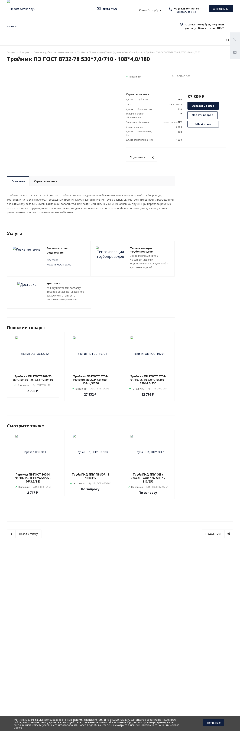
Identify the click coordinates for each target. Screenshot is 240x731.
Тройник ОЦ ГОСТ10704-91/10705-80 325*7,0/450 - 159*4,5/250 (148, 379)
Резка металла (57, 248)
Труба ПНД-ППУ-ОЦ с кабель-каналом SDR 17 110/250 (148, 478)
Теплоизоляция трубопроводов (141, 249)
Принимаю (214, 722)
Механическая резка (59, 264)
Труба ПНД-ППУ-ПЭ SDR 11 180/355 (90, 476)
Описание (18, 181)
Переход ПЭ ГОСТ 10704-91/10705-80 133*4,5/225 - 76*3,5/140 (33, 478)
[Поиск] (228, 40)
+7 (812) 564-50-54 (186, 8)
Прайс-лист (204, 124)
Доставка (53, 283)
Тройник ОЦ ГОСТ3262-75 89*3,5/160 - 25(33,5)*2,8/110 (33, 378)
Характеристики (45, 181)
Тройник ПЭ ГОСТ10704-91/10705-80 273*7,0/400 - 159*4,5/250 (90, 379)
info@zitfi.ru (110, 8)
